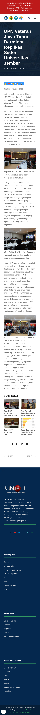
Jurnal (6, 680)
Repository (8, 683)
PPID (17, 8)
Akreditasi (27, 5)
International (11, 5)
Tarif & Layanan (26, 8)
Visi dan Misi (9, 566)
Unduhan (7, 691)
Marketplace (14, 10)
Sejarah (7, 562)
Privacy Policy (14, 712)
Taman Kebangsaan (12, 687)
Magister (7, 629)
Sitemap (7, 589)
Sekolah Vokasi (10, 621)
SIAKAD (7, 672)
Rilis (22, 68)
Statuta (6, 578)
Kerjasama (10, 8)
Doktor (6, 632)
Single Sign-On (25, 10)
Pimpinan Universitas (12, 570)
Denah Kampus (10, 585)
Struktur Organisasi (11, 574)
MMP (6, 676)
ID (3, 711)
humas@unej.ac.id (18, 521)
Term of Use (29, 710)
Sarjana (7, 625)
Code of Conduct (25, 712)
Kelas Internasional (11, 636)
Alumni (20, 5)
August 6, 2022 (10, 68)
